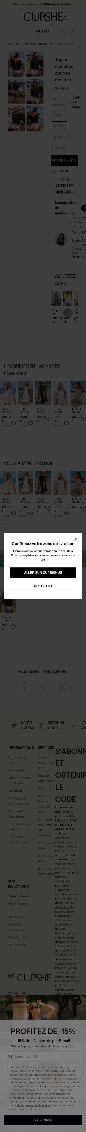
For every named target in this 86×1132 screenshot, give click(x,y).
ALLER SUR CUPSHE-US (43, 573)
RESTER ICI (43, 586)
